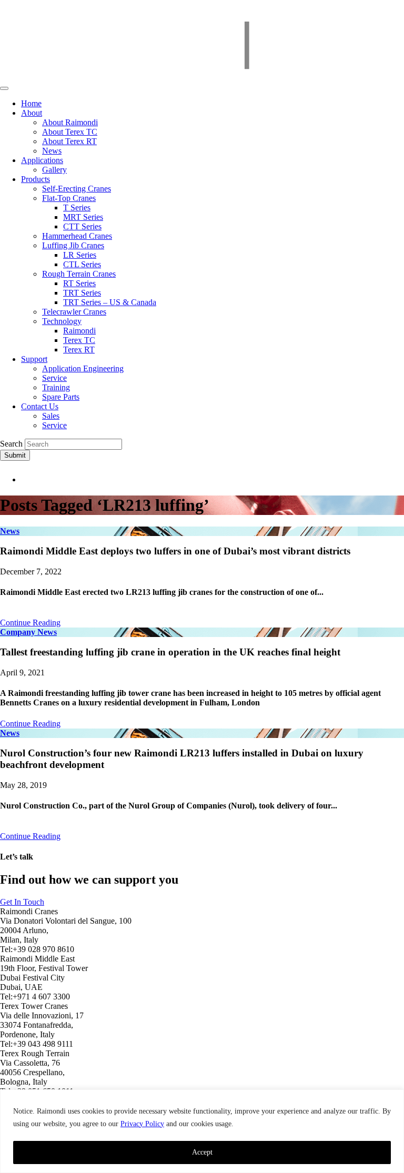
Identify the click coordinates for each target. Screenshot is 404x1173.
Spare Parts (60, 396)
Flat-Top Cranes (69, 198)
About (31, 112)
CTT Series (82, 226)
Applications (42, 160)
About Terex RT (69, 141)
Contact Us (39, 406)
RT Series (79, 283)
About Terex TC (69, 131)
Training (56, 387)
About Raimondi (70, 122)
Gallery (54, 169)
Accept (202, 1152)
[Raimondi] (202, 76)
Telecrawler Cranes (74, 311)
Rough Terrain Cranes (79, 273)
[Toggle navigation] (4, 88)
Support (34, 359)
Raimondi (79, 330)
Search (11, 443)
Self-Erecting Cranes (76, 188)
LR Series (79, 254)
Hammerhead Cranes (77, 235)
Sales (50, 415)
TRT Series (82, 292)
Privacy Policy (142, 1124)
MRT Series (83, 217)
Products (35, 179)
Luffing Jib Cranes (73, 245)
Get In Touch (22, 901)
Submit (15, 455)
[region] (202, 1131)
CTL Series (82, 264)
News (52, 150)
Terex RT (79, 349)
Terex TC (79, 340)
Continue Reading (30, 622)
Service (54, 377)
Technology (62, 321)
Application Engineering (83, 368)
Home (31, 103)
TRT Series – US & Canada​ (109, 302)
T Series (76, 207)
